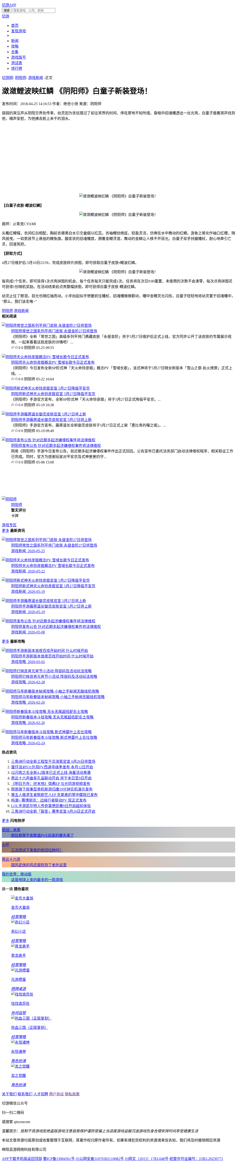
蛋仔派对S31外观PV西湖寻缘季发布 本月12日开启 (52, 767)
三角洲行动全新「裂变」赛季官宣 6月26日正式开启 (53, 811)
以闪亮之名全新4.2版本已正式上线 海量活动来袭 (51, 773)
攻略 (15, 46)
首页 (15, 25)
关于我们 (9, 1094)
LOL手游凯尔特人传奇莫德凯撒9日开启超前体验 (51, 806)
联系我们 (25, 1094)
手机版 (21, 1159)
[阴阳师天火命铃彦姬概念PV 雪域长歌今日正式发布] (45, 357)
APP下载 (9, 1159)
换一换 (7, 889)
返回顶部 (34, 1159)
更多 (5, 531)
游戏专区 (9, 525)
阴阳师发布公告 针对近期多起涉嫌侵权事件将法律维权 (56, 446)
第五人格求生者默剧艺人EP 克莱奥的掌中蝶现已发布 (54, 795)
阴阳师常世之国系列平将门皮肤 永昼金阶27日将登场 (54, 331)
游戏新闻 (35, 78)
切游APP (9, 5)
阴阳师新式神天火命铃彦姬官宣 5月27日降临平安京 (53, 394)
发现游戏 (18, 31)
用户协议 (56, 1094)
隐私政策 (72, 1094)
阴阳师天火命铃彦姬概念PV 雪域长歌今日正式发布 (53, 362)
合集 (15, 52)
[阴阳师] (9, 499)
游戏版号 (18, 57)
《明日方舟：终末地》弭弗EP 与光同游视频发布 (50, 784)
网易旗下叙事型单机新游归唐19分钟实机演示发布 (52, 789)
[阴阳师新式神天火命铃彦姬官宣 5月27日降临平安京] (46, 388)
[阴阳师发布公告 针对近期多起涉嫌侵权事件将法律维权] (48, 440)
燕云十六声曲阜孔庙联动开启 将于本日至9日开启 (51, 778)
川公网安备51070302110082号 (100, 1159)
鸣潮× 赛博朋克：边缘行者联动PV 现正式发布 (49, 800)
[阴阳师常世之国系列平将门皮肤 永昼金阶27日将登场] (47, 325)
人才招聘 (40, 1094)
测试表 (16, 63)
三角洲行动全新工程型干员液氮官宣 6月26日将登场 (53, 761)
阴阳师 (20, 78)
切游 (5, 16)
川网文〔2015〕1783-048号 (146, 1159)
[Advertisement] (118, 157)
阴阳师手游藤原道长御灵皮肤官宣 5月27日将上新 (51, 420)
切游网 (7, 78)
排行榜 (16, 68)
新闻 (15, 41)
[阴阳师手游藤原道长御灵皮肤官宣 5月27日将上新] (44, 414)
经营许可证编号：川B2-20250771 (196, 1159)
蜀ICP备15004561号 (59, 1159)
